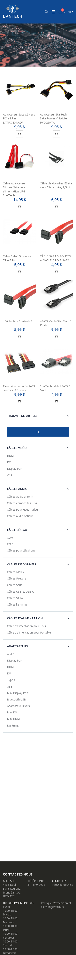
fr (69, 12)
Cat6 (10, 537)
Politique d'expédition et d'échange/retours (56, 905)
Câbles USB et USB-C (20, 591)
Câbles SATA (15, 598)
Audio (10, 654)
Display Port (14, 468)
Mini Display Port (17, 693)
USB (9, 686)
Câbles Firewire (16, 578)
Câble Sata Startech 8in (19, 321)
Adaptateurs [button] (17, 646)
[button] (46, 11)
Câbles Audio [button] (17, 489)
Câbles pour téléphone (21, 550)
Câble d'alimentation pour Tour (26, 626)
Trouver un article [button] (22, 416)
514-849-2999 (36, 884)
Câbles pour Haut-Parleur (23, 509)
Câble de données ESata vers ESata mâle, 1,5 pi (56, 185)
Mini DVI (12, 712)
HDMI (10, 456)
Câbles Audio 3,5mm (20, 496)
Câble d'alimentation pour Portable (29, 632)
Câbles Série (14, 585)
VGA (9, 475)
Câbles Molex (15, 572)
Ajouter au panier (19, 133)
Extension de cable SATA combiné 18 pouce (19, 388)
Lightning (13, 725)
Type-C (11, 680)
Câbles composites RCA (22, 503)
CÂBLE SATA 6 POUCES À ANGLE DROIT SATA (55, 258)
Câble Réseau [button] (17, 530)
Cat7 (10, 544)
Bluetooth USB (16, 699)
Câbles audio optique (20, 516)
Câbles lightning (17, 604)
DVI (9, 462)
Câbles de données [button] (21, 564)
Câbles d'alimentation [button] (25, 618)
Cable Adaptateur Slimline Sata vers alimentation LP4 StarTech (14, 189)
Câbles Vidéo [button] (17, 448)
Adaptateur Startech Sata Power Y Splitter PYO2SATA (54, 118)
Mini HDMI (13, 719)
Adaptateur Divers (18, 706)
